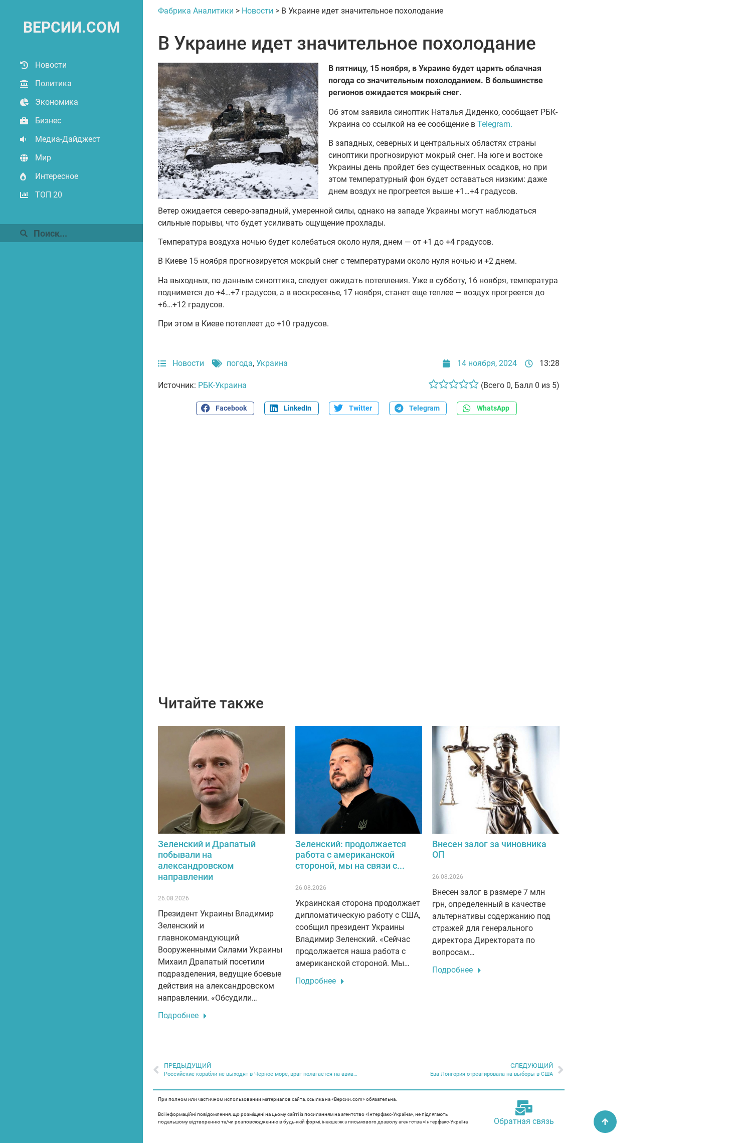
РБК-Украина (222, 385)
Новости (51, 65)
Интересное (56, 176)
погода (240, 363)
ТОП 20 (48, 195)
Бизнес (48, 120)
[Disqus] (359, 560)
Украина (272, 363)
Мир (43, 157)
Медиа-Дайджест (67, 139)
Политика (53, 83)
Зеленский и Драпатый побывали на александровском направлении (207, 860)
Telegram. (494, 124)
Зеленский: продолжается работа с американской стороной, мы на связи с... (350, 855)
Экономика (56, 102)
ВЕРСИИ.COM (71, 27)
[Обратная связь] (523, 1107)
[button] (225, 408)
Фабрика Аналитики (196, 11)
